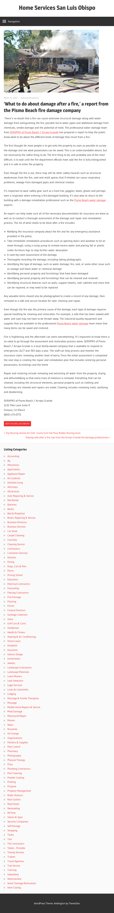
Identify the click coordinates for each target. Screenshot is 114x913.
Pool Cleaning (14, 773)
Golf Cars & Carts (16, 623)
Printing (11, 781)
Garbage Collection (17, 614)
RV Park (11, 812)
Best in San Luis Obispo (17, 423)
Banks (10, 509)
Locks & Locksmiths (17, 689)
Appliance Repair (16, 473)
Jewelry (11, 663)
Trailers (11, 856)
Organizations (14, 737)
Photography (14, 755)
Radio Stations (15, 795)
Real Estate (13, 803)
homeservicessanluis (30, 97)
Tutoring (11, 869)
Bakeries (11, 504)
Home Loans (13, 641)
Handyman (13, 627)
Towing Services (15, 852)
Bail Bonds (13, 500)
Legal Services (14, 685)
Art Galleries (13, 478)
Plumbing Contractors (18, 768)
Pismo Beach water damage (90, 200)
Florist (10, 605)
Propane (11, 786)
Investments (13, 658)
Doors (10, 570)
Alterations (13, 464)
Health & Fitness (16, 632)
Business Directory (17, 522)
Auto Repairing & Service (20, 495)
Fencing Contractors (18, 592)
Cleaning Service (16, 544)
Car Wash (12, 531)
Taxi (9, 839)
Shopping (12, 830)
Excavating (13, 588)
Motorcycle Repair (16, 715)
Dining (10, 561)
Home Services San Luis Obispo (57, 7)
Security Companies (17, 821)
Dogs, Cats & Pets (16, 566)
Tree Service (13, 865)
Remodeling (13, 808)
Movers (11, 720)
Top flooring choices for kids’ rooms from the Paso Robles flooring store (42, 432)
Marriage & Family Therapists (23, 698)
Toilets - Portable (16, 848)
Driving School (15, 575)
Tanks (10, 834)
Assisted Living (15, 482)
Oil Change (13, 733)
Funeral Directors (16, 610)
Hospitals (12, 645)
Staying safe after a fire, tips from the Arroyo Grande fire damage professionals (67, 437)
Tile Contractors (15, 843)
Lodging (11, 693)
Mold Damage (14, 711)
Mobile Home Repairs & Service (23, 707)
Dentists (11, 557)
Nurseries (12, 729)
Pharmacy (12, 751)
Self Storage (13, 825)
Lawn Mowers (14, 676)
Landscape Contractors (19, 667)
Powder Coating (15, 777)
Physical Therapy (16, 759)
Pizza (10, 764)
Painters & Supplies (17, 742)
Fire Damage (14, 597)
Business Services (16, 526)
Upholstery (13, 874)
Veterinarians (14, 878)
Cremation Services (17, 552)
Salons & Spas (15, 817)
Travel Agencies (15, 861)
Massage (12, 702)
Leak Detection (15, 680)
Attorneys (12, 486)
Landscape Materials (18, 671)
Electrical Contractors (18, 583)
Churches (12, 539)
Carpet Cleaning (15, 535)
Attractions (13, 491)
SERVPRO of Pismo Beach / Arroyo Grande (34, 132)
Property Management (19, 790)
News (10, 724)
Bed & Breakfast (16, 513)
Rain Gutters (14, 799)
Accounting (13, 456)
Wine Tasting (14, 887)
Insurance (12, 649)
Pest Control (13, 746)
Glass (10, 619)
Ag (8, 460)
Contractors (13, 548)
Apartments (13, 469)
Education (12, 579)
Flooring (11, 601)
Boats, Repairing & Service (21, 517)
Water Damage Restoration (21, 883)
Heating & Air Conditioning (21, 636)
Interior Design (15, 654)
